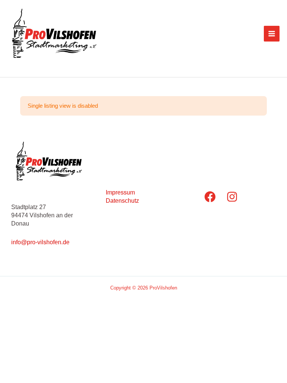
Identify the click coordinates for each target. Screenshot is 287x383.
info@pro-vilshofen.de (40, 242)
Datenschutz (122, 200)
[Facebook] (210, 197)
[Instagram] (232, 197)
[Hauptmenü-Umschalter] (272, 34)
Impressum (120, 192)
